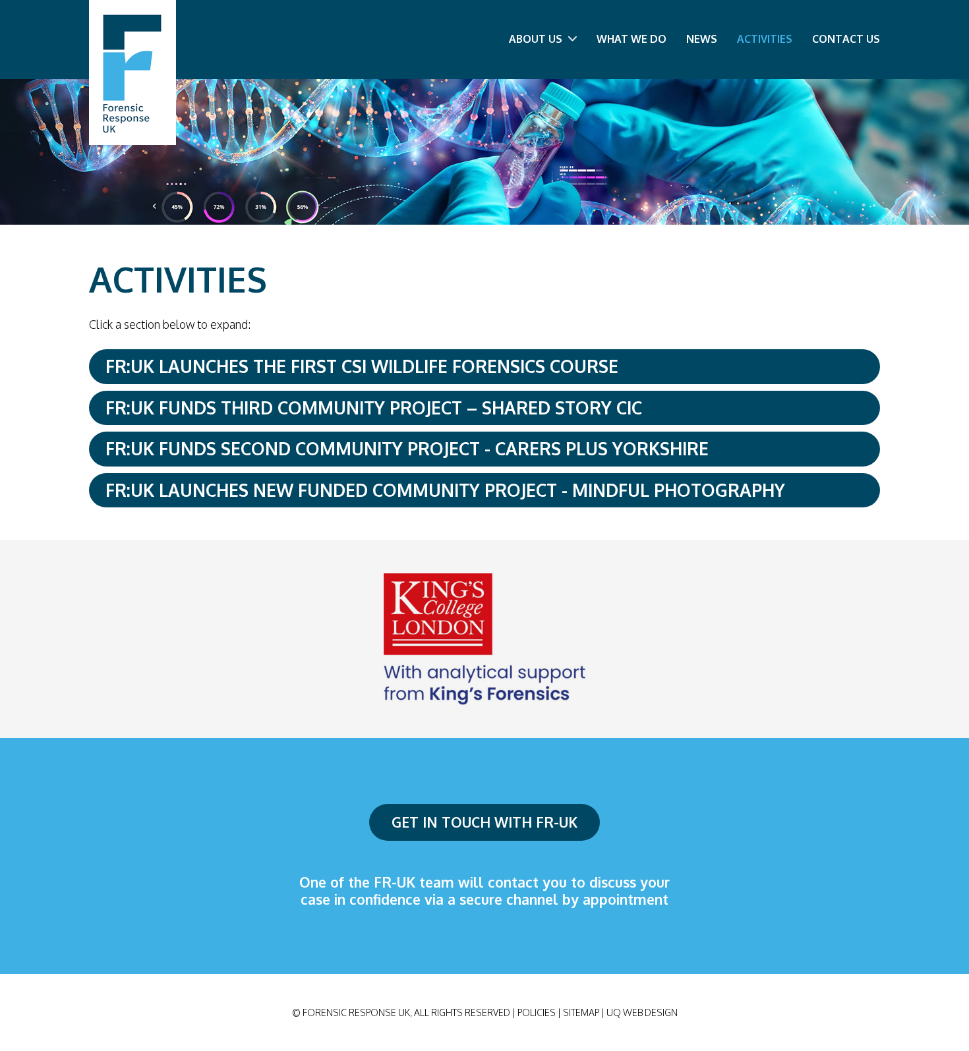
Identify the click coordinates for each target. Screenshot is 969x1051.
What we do (631, 38)
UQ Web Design (642, 1012)
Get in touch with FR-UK (484, 822)
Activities (764, 38)
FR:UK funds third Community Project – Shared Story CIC (373, 407)
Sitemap (581, 1012)
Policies (536, 1012)
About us (537, 38)
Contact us (846, 38)
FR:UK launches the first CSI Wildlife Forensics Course (361, 366)
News (701, 38)
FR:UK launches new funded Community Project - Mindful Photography (445, 490)
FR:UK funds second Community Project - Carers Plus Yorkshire (407, 448)
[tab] (484, 366)
